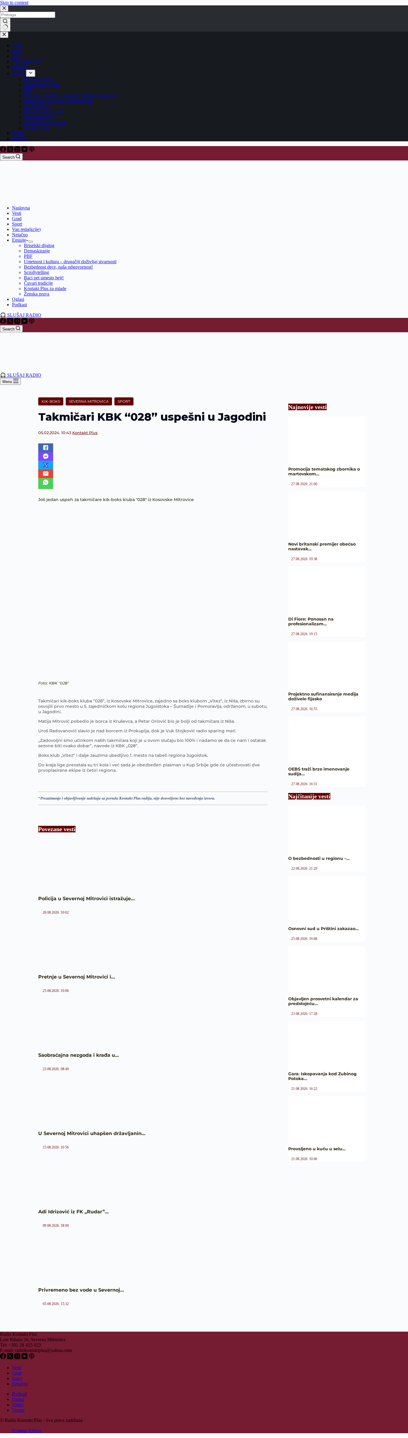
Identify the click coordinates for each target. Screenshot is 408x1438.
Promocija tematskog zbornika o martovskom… (324, 471)
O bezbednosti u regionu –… (319, 858)
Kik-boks (51, 401)
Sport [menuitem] (17, 56)
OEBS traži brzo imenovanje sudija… (318, 771)
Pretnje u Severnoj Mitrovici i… (76, 977)
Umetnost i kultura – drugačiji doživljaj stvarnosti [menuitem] (70, 95)
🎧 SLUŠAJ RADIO (20, 315)
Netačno (20, 1383)
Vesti (16, 1367)
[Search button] (5, 25)
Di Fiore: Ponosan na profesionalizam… (311, 621)
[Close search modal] (4, 8)
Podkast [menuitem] (19, 138)
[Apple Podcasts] (32, 150)
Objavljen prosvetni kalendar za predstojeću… (323, 1001)
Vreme (18, 1410)
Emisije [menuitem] (19, 73)
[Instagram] (18, 150)
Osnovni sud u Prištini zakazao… (323, 928)
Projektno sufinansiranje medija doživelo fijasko (323, 696)
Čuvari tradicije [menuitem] (38, 117)
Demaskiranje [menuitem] (37, 250)
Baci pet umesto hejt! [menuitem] (44, 111)
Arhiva (34, 1430)
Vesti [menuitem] (16, 45)
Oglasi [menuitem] (18, 133)
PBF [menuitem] (28, 90)
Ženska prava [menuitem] (36, 127)
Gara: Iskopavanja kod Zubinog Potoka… (322, 1076)
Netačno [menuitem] (20, 66)
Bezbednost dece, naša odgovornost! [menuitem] (58, 100)
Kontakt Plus (85, 432)
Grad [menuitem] (17, 50)
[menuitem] (30, 73)
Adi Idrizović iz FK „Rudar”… (73, 1212)
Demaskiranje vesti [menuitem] (42, 84)
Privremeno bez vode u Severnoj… (81, 1290)
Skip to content (14, 2)
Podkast (19, 1393)
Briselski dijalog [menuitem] (39, 79)
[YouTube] (25, 150)
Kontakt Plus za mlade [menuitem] (45, 122)
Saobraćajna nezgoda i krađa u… (78, 1055)
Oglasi (18, 1399)
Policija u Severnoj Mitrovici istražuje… (86, 898)
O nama (19, 1430)
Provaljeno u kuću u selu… (317, 1148)
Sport (124, 401)
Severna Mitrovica (89, 401)
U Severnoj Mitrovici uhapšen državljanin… (91, 1133)
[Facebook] (3, 150)
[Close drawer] (4, 35)
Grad (17, 1373)
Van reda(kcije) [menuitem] (26, 61)
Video (17, 1404)
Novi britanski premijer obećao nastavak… (322, 546)
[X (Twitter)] (10, 150)
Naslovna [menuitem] (21, 207)
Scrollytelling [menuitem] (36, 106)
